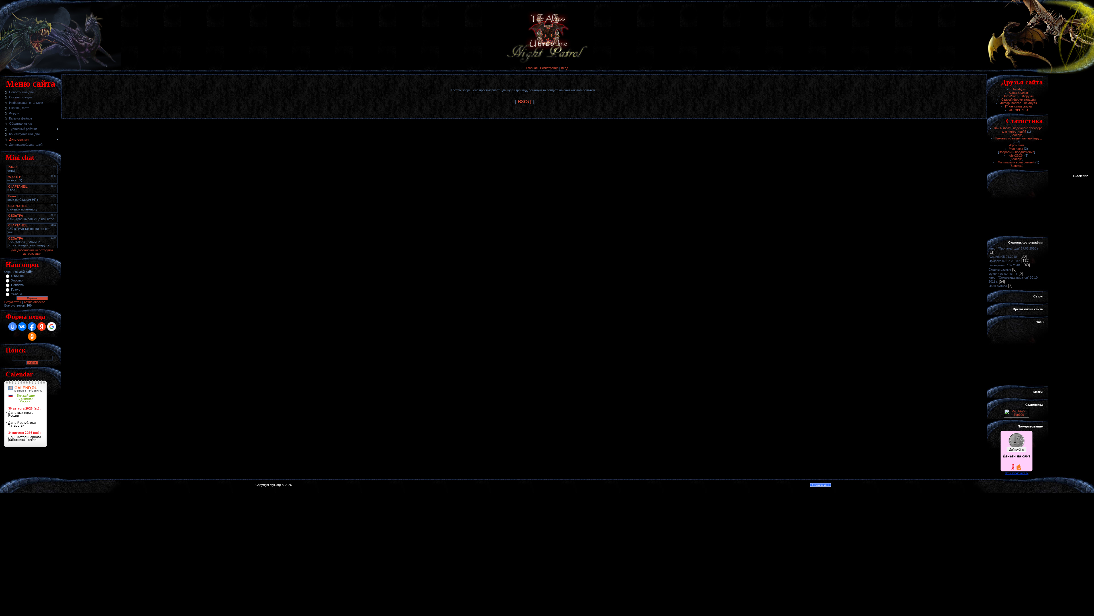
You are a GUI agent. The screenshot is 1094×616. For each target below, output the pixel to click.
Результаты (12, 302)
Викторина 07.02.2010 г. (1005, 265)
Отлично (17, 275)
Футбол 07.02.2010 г (1003, 273)
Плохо (15, 289)
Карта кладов (1018, 92)
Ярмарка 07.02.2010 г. (1004, 261)
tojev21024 (1016, 155)
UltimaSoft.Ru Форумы (1018, 96)
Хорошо (17, 280)
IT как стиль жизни (1018, 106)
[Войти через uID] (12, 326)
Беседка (1016, 135)
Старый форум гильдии (1018, 99)
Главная (532, 68)
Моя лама (1016, 148)
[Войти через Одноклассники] (32, 336)
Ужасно (16, 294)
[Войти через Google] (51, 326)
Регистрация (549, 68)
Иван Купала (998, 285)
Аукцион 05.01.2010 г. (1004, 256)
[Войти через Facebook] (32, 326)
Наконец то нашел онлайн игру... (1018, 138)
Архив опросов (34, 302)
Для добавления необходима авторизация (32, 251)
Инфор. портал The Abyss (1018, 103)
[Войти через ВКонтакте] (22, 326)
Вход (564, 68)
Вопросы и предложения (1016, 152)
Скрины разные (1000, 269)
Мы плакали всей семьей (1016, 162)
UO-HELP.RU (1018, 110)
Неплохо (17, 285)
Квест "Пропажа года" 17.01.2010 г (1013, 248)
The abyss (1018, 89)
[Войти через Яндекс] (41, 326)
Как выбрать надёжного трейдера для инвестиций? (1018, 129)
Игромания (1016, 145)
